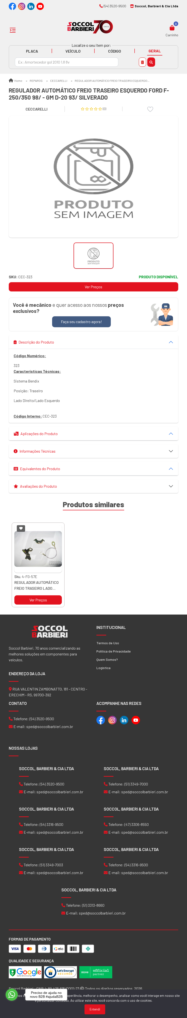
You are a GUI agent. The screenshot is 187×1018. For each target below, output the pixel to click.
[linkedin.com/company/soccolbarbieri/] (31, 6)
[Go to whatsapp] (12, 995)
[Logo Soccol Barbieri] (90, 26)
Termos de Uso (107, 643)
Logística (103, 668)
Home (18, 80)
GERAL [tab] (155, 50)
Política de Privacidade (113, 651)
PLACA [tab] (32, 51)
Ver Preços (93, 286)
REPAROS (36, 80)
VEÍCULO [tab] (73, 51)
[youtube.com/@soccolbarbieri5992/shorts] (40, 6)
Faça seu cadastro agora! (81, 321)
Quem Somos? (107, 659)
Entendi (95, 1009)
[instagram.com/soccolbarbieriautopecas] (21, 6)
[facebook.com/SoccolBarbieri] (12, 6)
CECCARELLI (58, 80)
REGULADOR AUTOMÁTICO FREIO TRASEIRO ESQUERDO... (112, 80)
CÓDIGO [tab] (114, 51)
